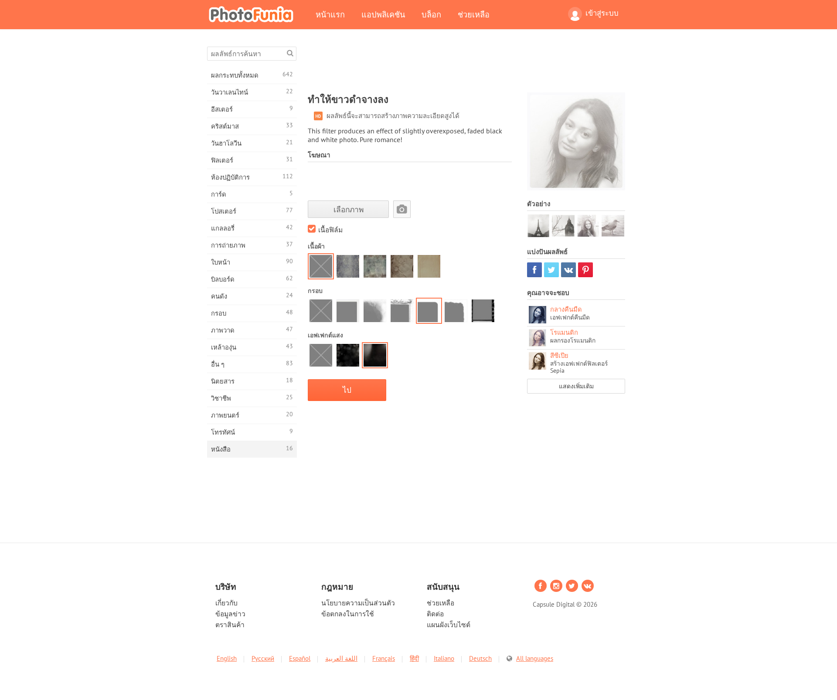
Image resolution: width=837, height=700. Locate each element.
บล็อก (431, 14)
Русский (263, 658)
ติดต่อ (435, 613)
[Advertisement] (466, 66)
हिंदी (414, 658)
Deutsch (480, 658)
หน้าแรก (330, 14)
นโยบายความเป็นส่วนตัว (358, 602)
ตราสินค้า (230, 624)
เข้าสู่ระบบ (602, 13)
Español (299, 658)
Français (383, 658)
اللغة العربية (341, 658)
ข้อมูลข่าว (230, 613)
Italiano (444, 658)
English (227, 658)
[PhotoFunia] (252, 14)
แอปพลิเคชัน (383, 14)
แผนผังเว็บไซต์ (448, 624)
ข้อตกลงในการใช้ (347, 613)
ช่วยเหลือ (474, 14)
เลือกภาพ (348, 209)
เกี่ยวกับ (226, 602)
